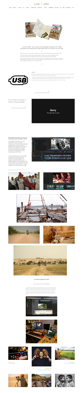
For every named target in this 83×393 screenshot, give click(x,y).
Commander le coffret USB (41, 91)
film (23, 7)
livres (19, 7)
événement (51, 7)
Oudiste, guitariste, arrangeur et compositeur (44, 369)
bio (60, 7)
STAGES (27, 7)
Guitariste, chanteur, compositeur (69, 363)
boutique (57, 7)
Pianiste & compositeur (12, 363)
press (63, 7)
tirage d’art (33, 7)
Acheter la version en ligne (18, 106)
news (10, 7)
